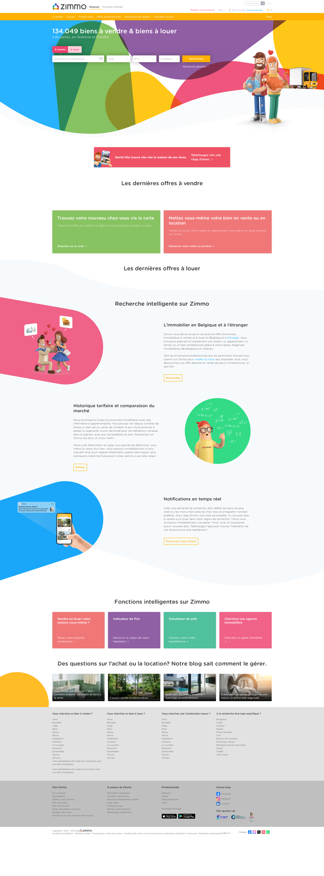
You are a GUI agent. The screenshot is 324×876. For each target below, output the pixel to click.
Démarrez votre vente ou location (191, 246)
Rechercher (196, 58)
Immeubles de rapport (137, 16)
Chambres (166, 58)
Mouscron (57, 748)
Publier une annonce (202, 10)
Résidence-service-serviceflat (231, 745)
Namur (55, 732)
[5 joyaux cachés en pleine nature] (134, 686)
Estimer (80, 467)
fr (269, 3)
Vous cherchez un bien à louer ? (126, 713)
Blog (269, 16)
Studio (219, 748)
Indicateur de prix (164, 16)
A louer (70, 16)
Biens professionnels (109, 16)
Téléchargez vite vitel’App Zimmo (206, 157)
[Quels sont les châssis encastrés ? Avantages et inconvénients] (190, 687)
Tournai (56, 754)
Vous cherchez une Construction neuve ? (186, 713)
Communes (192, 833)
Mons (55, 729)
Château (220, 725)
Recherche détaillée (194, 66)
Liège (55, 725)
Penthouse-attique (225, 742)
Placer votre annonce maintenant (71, 639)
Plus (221, 10)
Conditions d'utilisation (63, 833)
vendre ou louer (205, 359)
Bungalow (221, 719)
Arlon (55, 719)
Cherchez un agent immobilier (243, 637)
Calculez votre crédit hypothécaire (182, 639)
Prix (136, 58)
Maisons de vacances (226, 738)
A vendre (57, 16)
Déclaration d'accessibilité (210, 833)
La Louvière (58, 745)
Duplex (219, 729)
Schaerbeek (58, 751)
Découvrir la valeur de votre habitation (131, 639)
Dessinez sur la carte (71, 246)
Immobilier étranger (112, 7)
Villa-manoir (222, 754)
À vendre (60, 49)
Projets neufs (86, 16)
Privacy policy (98, 833)
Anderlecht (57, 738)
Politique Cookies (83, 833)
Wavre (55, 735)
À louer (75, 49)
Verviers (56, 758)
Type (111, 58)
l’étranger (233, 337)
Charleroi (56, 742)
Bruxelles (56, 722)
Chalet (219, 722)
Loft (218, 735)
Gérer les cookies (114, 833)
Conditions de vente (133, 833)
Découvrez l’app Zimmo (181, 541)
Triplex (219, 751)
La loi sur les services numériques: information (165, 833)
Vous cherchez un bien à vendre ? (72, 713)
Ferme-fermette (224, 732)
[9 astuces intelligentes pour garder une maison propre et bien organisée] (245, 686)
